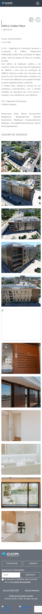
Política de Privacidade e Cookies (21, 596)
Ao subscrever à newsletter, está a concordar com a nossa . (20, 580)
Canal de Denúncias (32, 590)
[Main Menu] (37, 3)
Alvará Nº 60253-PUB (10, 590)
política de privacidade (22, 582)
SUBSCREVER (30, 575)
